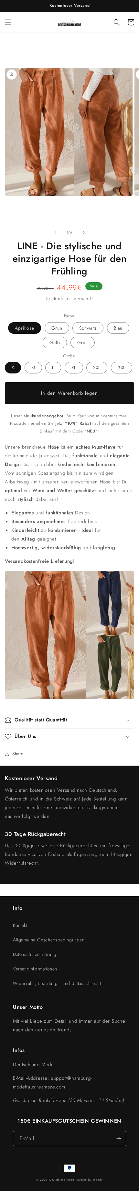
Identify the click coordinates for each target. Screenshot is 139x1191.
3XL (121, 367)
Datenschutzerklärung (35, 954)
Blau (118, 328)
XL (73, 367)
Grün (56, 328)
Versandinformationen (35, 969)
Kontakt (20, 925)
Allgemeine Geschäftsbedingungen (49, 940)
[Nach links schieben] (55, 232)
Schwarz (88, 328)
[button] (8, 22)
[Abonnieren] (119, 1138)
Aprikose (24, 328)
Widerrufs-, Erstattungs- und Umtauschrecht (57, 983)
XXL (97, 367)
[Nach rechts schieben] (84, 232)
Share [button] (18, 753)
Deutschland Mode (61, 1180)
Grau (82, 342)
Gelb (54, 342)
